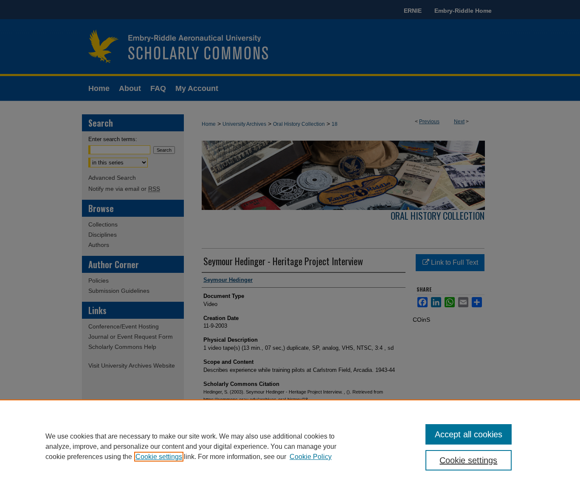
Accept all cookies (468, 434)
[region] (290, 446)
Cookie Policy (311, 456)
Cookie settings (158, 456)
